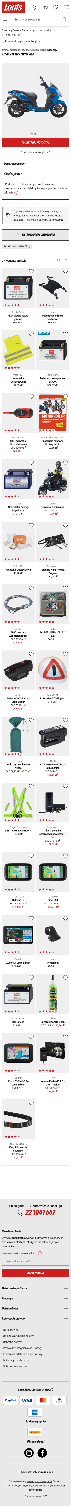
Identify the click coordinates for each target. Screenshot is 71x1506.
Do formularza (55, 220)
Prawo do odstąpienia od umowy (22, 1348)
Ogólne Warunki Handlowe (18, 1335)
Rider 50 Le (18, 900)
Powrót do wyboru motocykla (22, 41)
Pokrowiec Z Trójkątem (52, 698)
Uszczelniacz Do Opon (53, 1022)
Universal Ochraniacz (52, 507)
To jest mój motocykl (35, 142)
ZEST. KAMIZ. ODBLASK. (18, 830)
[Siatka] (58, 260)
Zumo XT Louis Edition (18, 962)
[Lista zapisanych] (56, 7)
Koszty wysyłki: (14, 1485)
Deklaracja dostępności (16, 1360)
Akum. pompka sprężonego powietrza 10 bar (52, 834)
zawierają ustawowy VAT (39, 1481)
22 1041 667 (40, 1212)
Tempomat (53, 962)
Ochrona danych (13, 1341)
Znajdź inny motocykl (32, 152)
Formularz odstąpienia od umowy (22, 1354)
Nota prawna (11, 1329)
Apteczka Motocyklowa (18, 569)
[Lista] (65, 260)
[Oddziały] (34, 7)
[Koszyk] (66, 7)
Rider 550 (53, 900)
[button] (64, 19)
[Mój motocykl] (45, 7)
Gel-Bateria (18, 1022)
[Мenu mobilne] (5, 19)
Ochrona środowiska (15, 1366)
